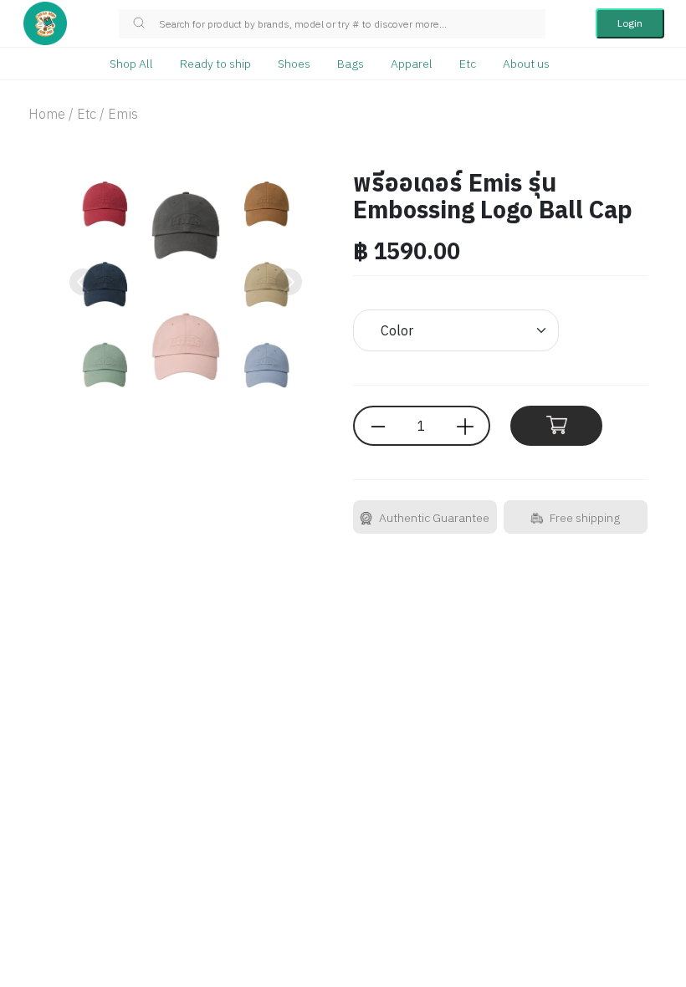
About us (526, 63)
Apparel (412, 63)
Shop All (131, 63)
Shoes (294, 63)
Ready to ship (215, 63)
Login (629, 23)
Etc (467, 63)
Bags (350, 63)
